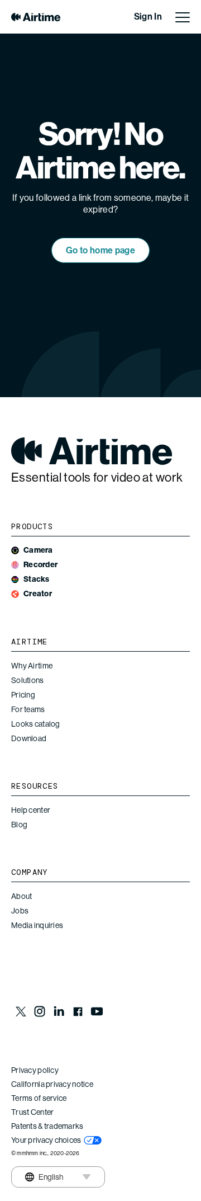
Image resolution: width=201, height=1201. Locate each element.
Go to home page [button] (100, 250)
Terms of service (38, 1098)
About (21, 896)
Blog (19, 824)
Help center (30, 810)
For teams (28, 709)
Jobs (19, 910)
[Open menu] (182, 16)
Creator (37, 594)
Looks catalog (35, 723)
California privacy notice (52, 1084)
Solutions (27, 680)
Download (28, 738)
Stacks (36, 579)
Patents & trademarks (47, 1126)
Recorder (40, 564)
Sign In (148, 16)
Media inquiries (37, 925)
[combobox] (43, 1176)
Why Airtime (31, 665)
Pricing (23, 694)
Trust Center (32, 1112)
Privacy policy (35, 1070)
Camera (38, 550)
